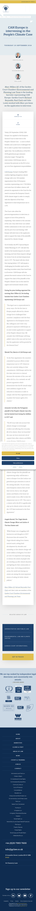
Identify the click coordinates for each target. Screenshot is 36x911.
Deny (18, 458)
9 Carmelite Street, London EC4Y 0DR (18, 856)
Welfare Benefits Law (18, 835)
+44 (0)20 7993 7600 (27, 9)
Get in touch (18, 657)
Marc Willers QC (12, 87)
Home (18, 734)
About (18, 738)
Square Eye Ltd (23, 906)
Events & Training (18, 760)
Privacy (20, 466)
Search (24, 9)
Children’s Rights (18, 776)
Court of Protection (18, 787)
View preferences (18, 463)
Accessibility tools (28, 1)
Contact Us (18, 116)
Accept (18, 453)
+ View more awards (18, 682)
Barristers (18, 743)
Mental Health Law (18, 818)
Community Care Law (18, 784)
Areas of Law (18, 751)
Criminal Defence (18, 790)
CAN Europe (9, 172)
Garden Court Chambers (5, 8)
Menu (32, 9)
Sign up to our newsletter (18, 889)
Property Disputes (18, 827)
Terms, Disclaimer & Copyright (26, 901)
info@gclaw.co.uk (14, 849)
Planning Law (18, 824)
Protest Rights (18, 830)
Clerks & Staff (18, 747)
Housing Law (18, 807)
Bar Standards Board (22, 903)
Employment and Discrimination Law (18, 795)
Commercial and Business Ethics (18, 781)
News (18, 755)
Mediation (18, 816)
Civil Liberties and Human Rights (18, 779)
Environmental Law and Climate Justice (17, 637)
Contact (18, 768)
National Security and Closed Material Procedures (18, 821)
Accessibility (6, 901)
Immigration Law (18, 810)
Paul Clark (18, 100)
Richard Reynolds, (21, 587)
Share (18, 124)
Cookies (14, 466)
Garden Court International (16, 646)
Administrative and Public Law (17, 629)
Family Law (18, 801)
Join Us (18, 764)
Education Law (18, 793)
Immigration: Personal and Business (18, 813)
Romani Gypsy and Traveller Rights (18, 832)
